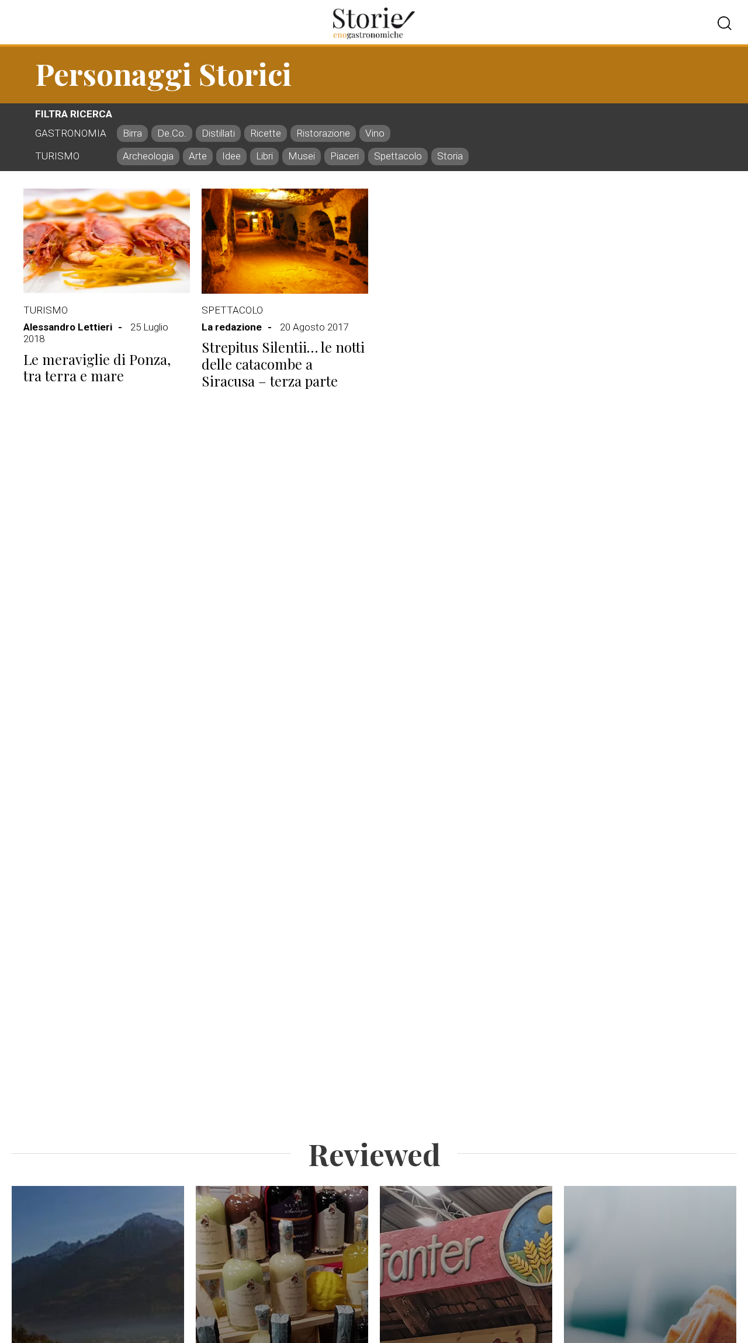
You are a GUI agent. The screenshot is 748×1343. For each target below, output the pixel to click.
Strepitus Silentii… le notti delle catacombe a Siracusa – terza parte (283, 364)
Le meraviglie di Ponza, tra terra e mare (97, 367)
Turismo (45, 310)
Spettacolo (232, 310)
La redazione (232, 327)
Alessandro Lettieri (67, 327)
